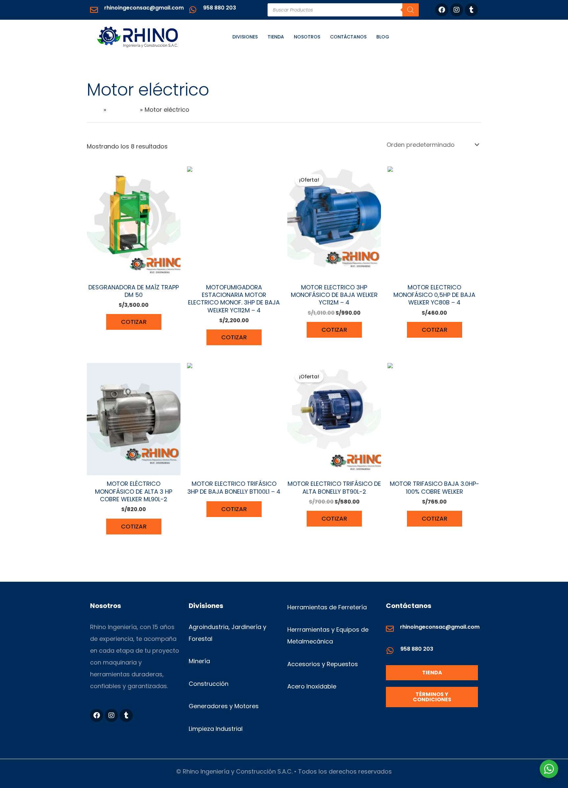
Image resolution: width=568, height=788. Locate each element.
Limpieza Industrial (216, 729)
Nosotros (307, 37)
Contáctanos (348, 37)
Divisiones (245, 37)
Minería (199, 661)
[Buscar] (410, 9)
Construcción (208, 684)
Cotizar (134, 322)
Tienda (276, 37)
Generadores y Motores (224, 706)
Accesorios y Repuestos (322, 664)
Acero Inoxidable (311, 686)
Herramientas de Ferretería (327, 607)
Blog (382, 37)
